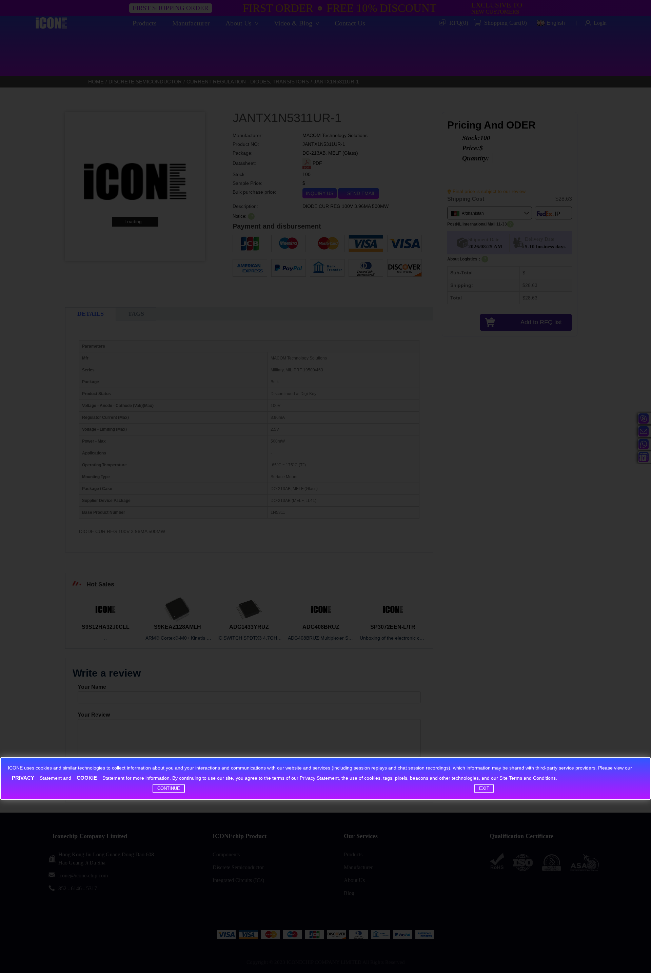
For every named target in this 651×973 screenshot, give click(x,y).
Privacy (23, 778)
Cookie (87, 778)
